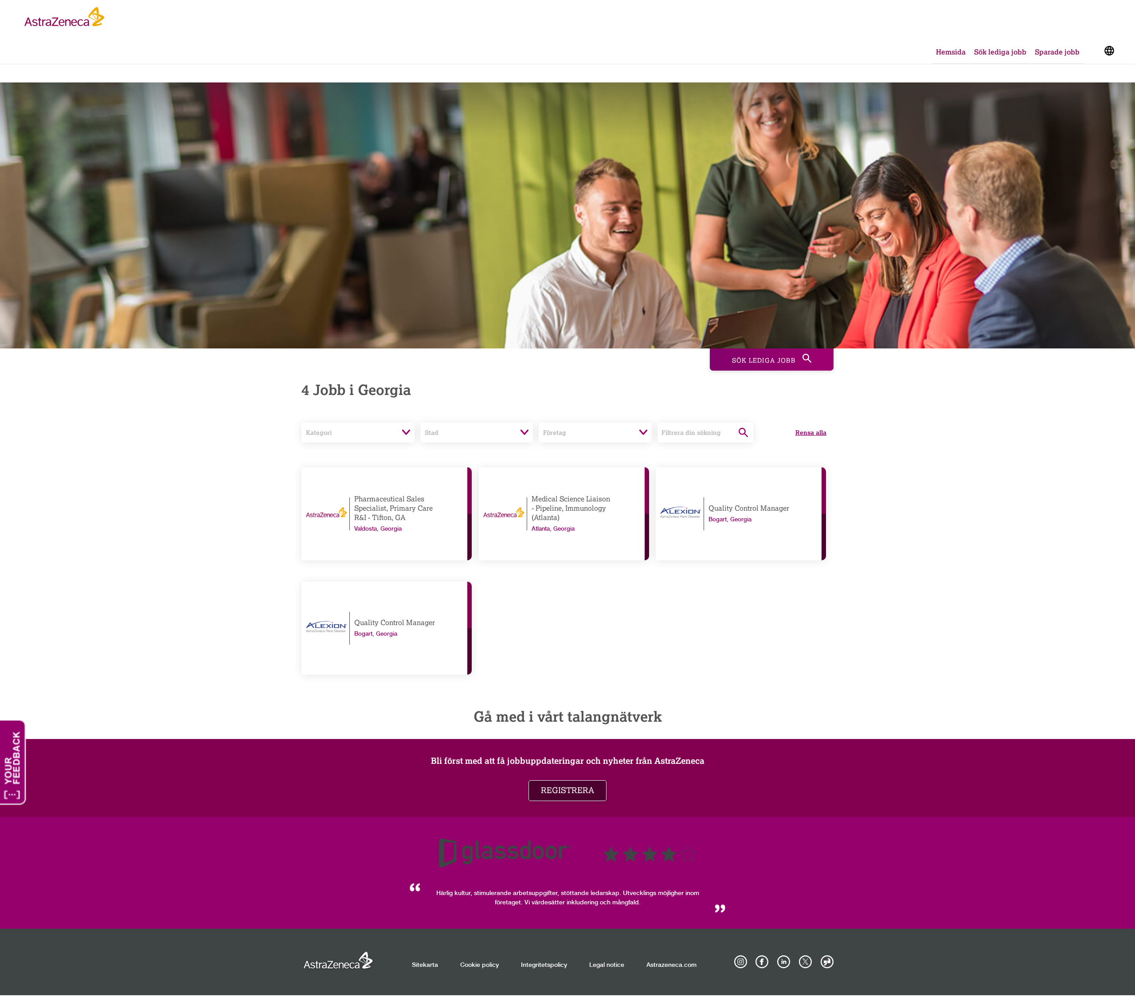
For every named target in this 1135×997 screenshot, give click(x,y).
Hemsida (951, 51)
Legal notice (606, 965)
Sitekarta (425, 965)
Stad (431, 432)
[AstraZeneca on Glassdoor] (827, 962)
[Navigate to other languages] (1109, 50)
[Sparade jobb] (1093, 52)
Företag (554, 432)
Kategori (319, 432)
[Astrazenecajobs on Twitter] (805, 962)
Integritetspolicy (544, 965)
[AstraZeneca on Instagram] (740, 962)
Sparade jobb (1057, 51)
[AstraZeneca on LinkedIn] (784, 962)
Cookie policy (479, 965)
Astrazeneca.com (671, 965)
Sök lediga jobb (1000, 51)
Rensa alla (810, 432)
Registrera (567, 790)
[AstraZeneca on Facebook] (762, 962)
